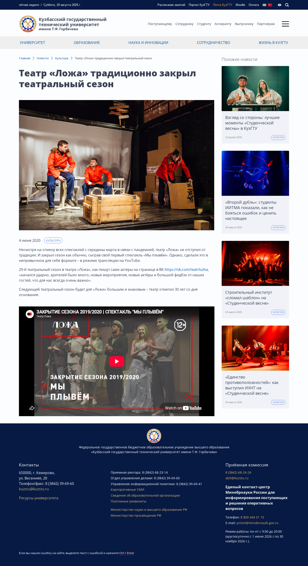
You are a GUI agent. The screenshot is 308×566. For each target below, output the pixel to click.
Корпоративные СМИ (127, 489)
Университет (32, 42)
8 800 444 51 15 (252, 517)
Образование (87, 42)
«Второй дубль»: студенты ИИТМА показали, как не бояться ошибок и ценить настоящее (250, 210)
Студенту (204, 24)
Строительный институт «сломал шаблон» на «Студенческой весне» (248, 298)
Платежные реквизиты (128, 501)
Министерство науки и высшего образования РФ (149, 509)
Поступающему (160, 24)
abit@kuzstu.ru (236, 478)
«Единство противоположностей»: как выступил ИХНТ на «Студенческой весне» (251, 385)
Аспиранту (223, 24)
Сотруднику (184, 24)
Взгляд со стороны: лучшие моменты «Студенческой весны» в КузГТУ (252, 123)
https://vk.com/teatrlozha (186, 269)
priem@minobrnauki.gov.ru (257, 523)
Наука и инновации (148, 42)
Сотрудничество (213, 42)
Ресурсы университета (38, 497)
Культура (61, 58)
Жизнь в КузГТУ (273, 42)
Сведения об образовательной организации (145, 495)
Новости (43, 58)
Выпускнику (244, 24)
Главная (24, 58)
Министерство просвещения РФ (136, 515)
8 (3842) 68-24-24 (238, 472)
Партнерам (266, 24)
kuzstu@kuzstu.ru (34, 488)
